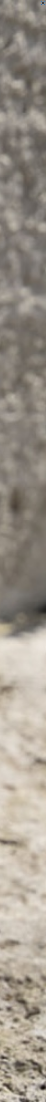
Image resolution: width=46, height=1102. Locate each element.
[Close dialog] (43, 3)
